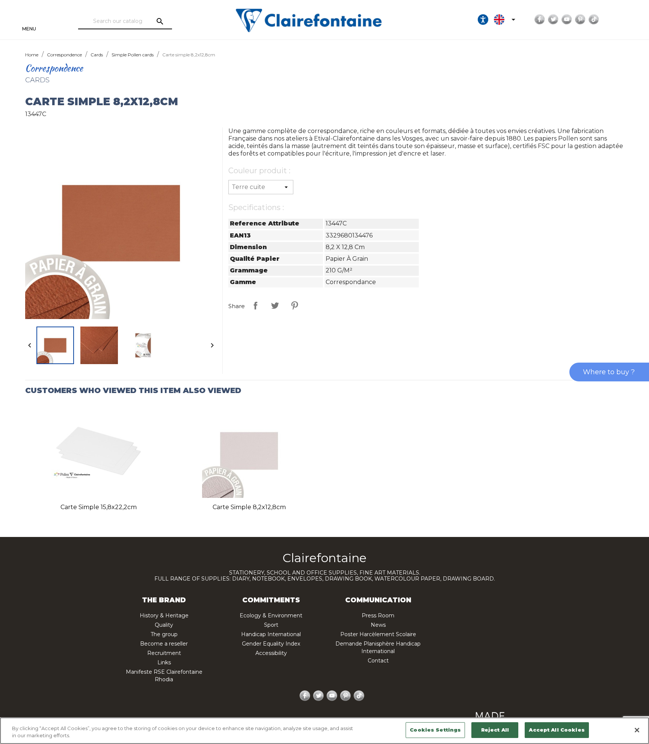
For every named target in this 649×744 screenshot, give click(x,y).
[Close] (637, 730)
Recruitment (164, 653)
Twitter (553, 20)
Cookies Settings (435, 730)
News (378, 625)
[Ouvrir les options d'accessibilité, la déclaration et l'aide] (483, 19)
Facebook (540, 20)
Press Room (378, 615)
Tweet (274, 305)
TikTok (594, 20)
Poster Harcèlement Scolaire (378, 634)
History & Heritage (164, 615)
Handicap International (271, 634)
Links (164, 662)
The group (164, 634)
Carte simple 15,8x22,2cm (98, 507)
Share (255, 305)
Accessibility (271, 653)
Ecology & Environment (271, 615)
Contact (378, 660)
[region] (324, 730)
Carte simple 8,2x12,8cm (249, 507)
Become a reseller (164, 643)
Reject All (495, 730)
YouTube (567, 20)
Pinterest (580, 20)
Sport (271, 625)
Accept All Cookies (556, 730)
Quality (164, 625)
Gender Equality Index (271, 643)
